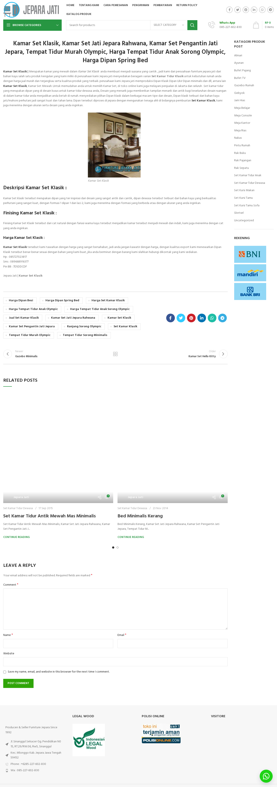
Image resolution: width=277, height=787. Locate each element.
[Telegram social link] (270, 10)
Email (122, 554)
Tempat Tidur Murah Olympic (29, 335)
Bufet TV (240, 78)
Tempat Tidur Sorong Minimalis (85, 335)
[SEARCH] (192, 25)
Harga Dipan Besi (21, 300)
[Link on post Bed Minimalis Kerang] (172, 402)
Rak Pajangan (242, 160)
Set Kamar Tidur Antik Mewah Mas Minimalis (49, 435)
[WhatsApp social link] (262, 10)
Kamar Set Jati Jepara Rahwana (73, 317)
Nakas (238, 138)
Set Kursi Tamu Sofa (246, 206)
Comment (10, 504)
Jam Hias (239, 100)
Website (8, 572)
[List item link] (34, 683)
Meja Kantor (242, 123)
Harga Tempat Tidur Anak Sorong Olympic (100, 309)
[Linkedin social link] (254, 10)
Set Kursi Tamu (243, 198)
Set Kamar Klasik (125, 326)
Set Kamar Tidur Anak (247, 175)
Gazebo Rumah (244, 85)
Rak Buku (240, 153)
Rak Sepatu (241, 168)
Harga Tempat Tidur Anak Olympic (33, 309)
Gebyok (239, 93)
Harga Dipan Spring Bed (62, 300)
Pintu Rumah (242, 145)
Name (8, 554)
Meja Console (243, 116)
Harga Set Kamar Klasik (108, 300)
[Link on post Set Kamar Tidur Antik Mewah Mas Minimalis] (58, 407)
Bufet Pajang (242, 70)
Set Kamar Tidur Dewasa (18, 427)
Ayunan (239, 63)
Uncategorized (244, 220)
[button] (266, 776)
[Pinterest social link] (246, 10)
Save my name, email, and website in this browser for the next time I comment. (59, 590)
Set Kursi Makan (244, 190)
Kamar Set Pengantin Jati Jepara (32, 326)
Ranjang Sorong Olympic (84, 326)
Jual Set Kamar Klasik (24, 317)
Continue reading (16, 456)
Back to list (115, 354)
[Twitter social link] (237, 10)
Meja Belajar (242, 108)
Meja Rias (240, 131)
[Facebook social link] (229, 10)
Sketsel (239, 213)
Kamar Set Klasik (15, 71)
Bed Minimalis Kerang (140, 425)
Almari (238, 56)
